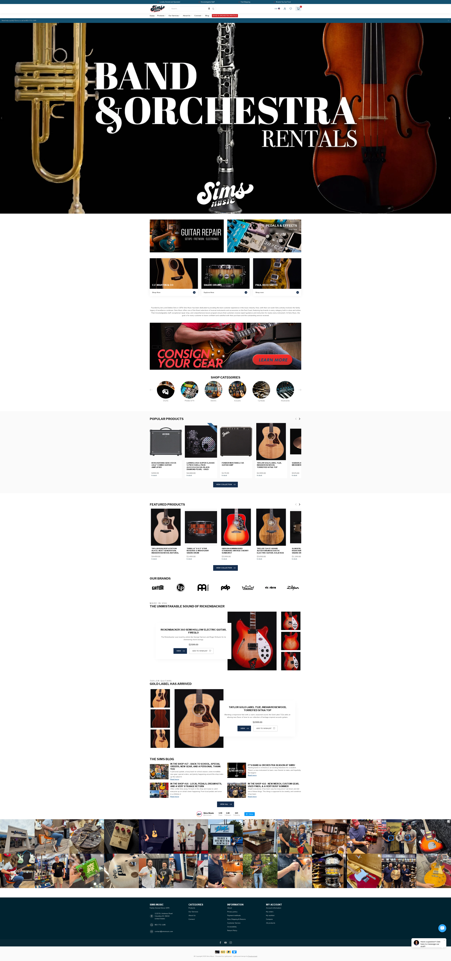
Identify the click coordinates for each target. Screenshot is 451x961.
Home (152, 16)
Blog (207, 16)
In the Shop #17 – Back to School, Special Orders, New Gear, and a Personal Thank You (195, 766)
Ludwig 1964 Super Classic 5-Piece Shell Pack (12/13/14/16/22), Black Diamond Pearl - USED (201, 466)
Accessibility (232, 927)
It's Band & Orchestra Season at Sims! (271, 765)
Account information (273, 908)
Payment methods (234, 915)
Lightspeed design (239, 956)
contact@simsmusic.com (164, 931)
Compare (269, 919)
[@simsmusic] (199, 814)
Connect (197, 16)
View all (224, 804)
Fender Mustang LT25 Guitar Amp (233, 464)
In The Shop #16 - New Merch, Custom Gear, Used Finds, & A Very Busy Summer (273, 785)
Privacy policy (232, 912)
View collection (224, 484)
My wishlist (270, 915)
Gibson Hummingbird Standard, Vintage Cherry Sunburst (235, 550)
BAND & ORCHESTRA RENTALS (225, 16)
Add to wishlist (200, 651)
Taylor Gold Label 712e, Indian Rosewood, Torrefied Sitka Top (269, 465)
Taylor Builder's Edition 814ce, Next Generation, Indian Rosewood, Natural (165, 550)
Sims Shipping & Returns (236, 919)
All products (270, 923)
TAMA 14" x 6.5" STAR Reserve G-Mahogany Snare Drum (198, 550)
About (229, 908)
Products (160, 16)
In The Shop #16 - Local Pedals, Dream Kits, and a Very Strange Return (196, 785)
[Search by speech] (209, 8)
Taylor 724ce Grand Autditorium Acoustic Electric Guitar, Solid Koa (270, 550)
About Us (186, 16)
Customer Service (233, 923)
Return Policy (232, 930)
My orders (269, 912)
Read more (174, 779)
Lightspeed (228, 956)
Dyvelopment (252, 956)
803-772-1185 (160, 925)
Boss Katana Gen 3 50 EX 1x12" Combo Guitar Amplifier (164, 465)
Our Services (174, 16)
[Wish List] (291, 8)
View (179, 651)
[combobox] (192, 8)
